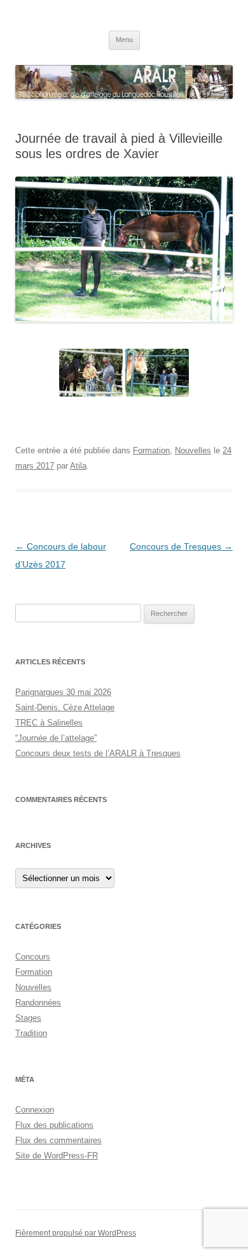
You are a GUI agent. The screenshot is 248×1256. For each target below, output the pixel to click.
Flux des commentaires (58, 1140)
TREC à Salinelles (49, 722)
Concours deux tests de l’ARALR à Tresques (98, 753)
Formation (151, 450)
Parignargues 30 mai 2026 (63, 692)
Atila (78, 466)
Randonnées (38, 1002)
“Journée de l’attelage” (56, 738)
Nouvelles (193, 450)
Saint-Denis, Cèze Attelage (64, 707)
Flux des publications (54, 1125)
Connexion (34, 1109)
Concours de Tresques (181, 546)
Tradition (31, 1033)
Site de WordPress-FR (56, 1155)
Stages (28, 1018)
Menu (124, 39)
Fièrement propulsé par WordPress (75, 1233)
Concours (32, 956)
